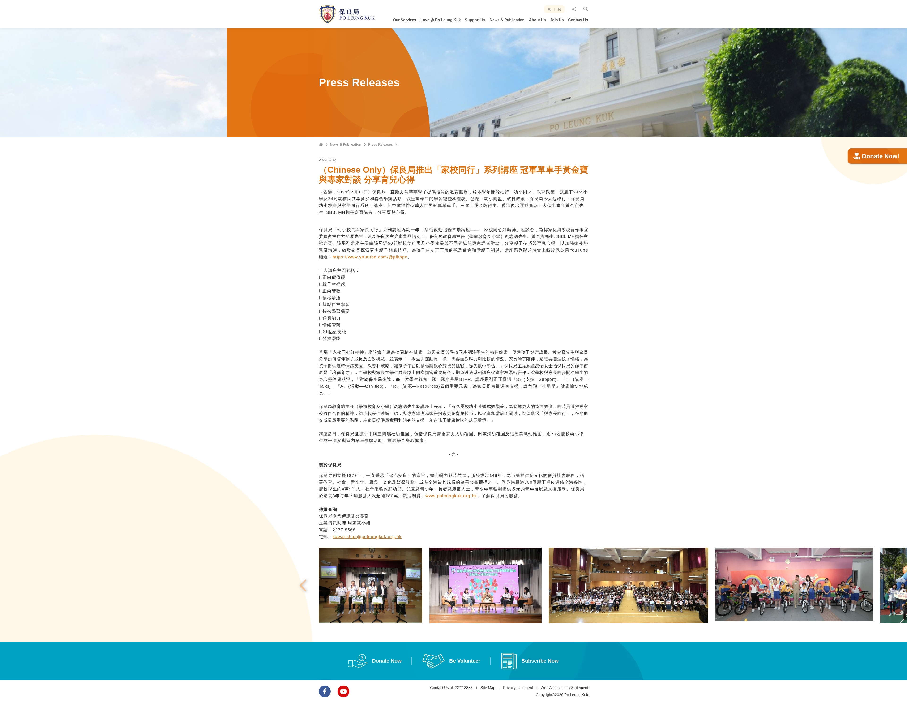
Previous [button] (303, 585)
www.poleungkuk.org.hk (451, 495)
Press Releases (380, 144)
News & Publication (345, 144)
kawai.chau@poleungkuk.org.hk (367, 536)
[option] (370, 585)
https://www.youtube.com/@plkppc (370, 257)
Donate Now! (880, 156)
